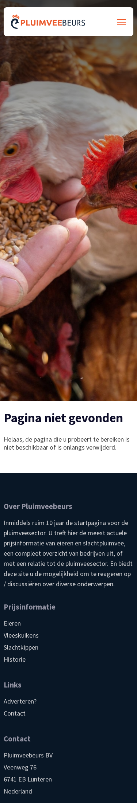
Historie (15, 659)
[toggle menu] (121, 22)
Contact (15, 713)
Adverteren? (20, 701)
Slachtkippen (21, 647)
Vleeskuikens (21, 635)
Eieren (12, 623)
